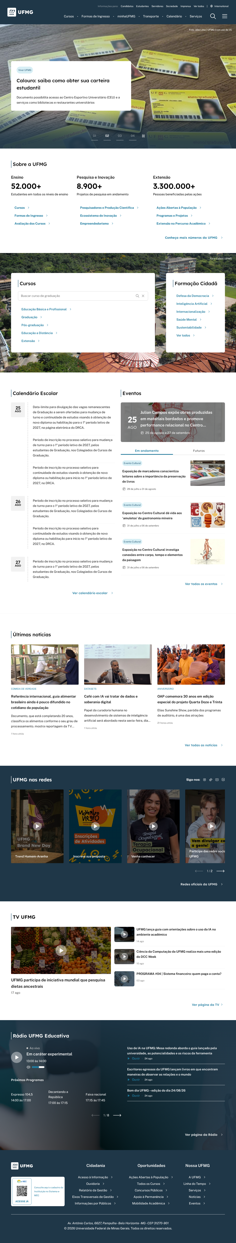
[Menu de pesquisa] (213, 16)
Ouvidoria (93, 1184)
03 (120, 136)
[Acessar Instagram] (204, 779)
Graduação (29, 317)
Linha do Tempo (194, 1184)
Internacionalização (190, 311)
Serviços (196, 16)
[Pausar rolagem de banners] (143, 136)
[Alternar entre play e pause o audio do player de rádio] (16, 1057)
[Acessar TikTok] (211, 779)
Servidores (157, 6)
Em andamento (147, 451)
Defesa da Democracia (192, 296)
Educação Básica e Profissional (44, 309)
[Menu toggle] (225, 16)
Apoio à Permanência (149, 1197)
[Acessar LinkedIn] (223, 779)
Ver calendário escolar (90, 593)
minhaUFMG (126, 16)
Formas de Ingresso (96, 16)
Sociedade (172, 6)
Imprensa (186, 6)
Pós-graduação (32, 325)
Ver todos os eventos (201, 584)
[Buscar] (137, 296)
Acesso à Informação (93, 1177)
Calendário (174, 16)
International (221, 6)
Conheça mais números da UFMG (191, 238)
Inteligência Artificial (191, 304)
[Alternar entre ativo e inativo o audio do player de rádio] (28, 1067)
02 (107, 136)
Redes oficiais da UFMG (199, 884)
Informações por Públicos (93, 1203)
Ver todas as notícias (201, 745)
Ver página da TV (206, 1005)
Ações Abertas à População (148, 1177)
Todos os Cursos (148, 1184)
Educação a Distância (37, 333)
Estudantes (142, 6)
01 (94, 136)
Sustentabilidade (189, 327)
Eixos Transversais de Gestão (93, 1197)
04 (133, 136)
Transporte (151, 16)
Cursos (69, 16)
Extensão (28, 341)
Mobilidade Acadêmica (148, 1203)
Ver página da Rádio (201, 1135)
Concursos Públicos (149, 1190)
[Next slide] (220, 871)
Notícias (195, 1197)
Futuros (199, 451)
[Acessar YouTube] (217, 779)
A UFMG (195, 1177)
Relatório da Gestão (93, 1190)
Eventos (194, 1203)
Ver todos (199, 6)
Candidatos (127, 6)
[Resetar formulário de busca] (143, 296)
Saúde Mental (186, 319)
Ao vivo (35, 1048)
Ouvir (136, 1058)
